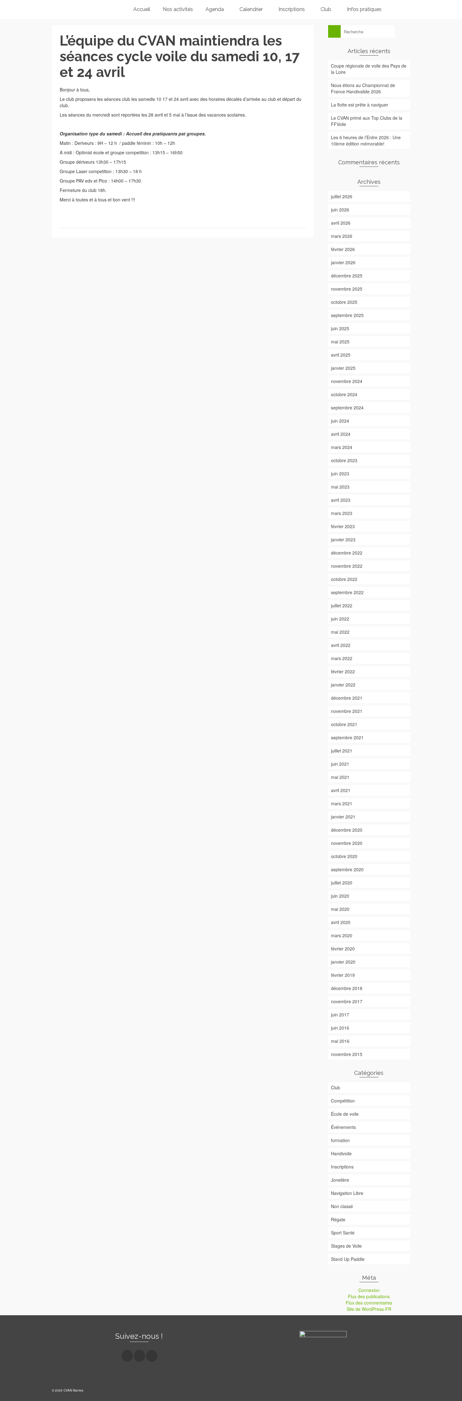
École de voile (345, 1114)
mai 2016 (340, 1041)
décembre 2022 (346, 553)
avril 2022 (340, 645)
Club (335, 1087)
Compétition (343, 1100)
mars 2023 (341, 513)
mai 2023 (340, 487)
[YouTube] (151, 1356)
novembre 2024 (346, 381)
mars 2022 (341, 658)
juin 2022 (340, 619)
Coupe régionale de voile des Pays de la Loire (368, 69)
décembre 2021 (346, 698)
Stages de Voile (346, 1246)
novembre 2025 (346, 289)
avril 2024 (340, 434)
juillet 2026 (341, 196)
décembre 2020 (346, 830)
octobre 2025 (344, 302)
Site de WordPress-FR (369, 1309)
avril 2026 (340, 223)
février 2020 (343, 948)
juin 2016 (340, 1028)
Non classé (342, 1206)
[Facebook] (127, 1356)
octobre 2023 (344, 460)
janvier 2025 (343, 368)
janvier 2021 (343, 816)
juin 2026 (340, 209)
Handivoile (341, 1153)
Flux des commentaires (369, 1303)
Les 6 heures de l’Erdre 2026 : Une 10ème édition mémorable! (366, 140)
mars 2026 (341, 236)
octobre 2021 (344, 724)
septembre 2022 (347, 592)
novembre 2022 (346, 566)
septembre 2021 (347, 737)
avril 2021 (340, 790)
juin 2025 (340, 328)
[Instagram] (139, 1356)
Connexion (369, 1290)
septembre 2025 (347, 315)
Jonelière (340, 1180)
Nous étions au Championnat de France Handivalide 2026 (363, 88)
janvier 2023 (343, 539)
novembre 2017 (346, 1001)
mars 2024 (341, 447)
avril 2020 (340, 922)
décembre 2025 (346, 275)
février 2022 (343, 671)
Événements (343, 1127)
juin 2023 (340, 473)
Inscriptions (342, 1166)
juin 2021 (340, 764)
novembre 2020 (346, 843)
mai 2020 (340, 909)
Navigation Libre (347, 1193)
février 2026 (343, 249)
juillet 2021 (341, 750)
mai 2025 (340, 341)
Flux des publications (369, 1296)
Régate (338, 1219)
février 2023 (343, 526)
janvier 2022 (343, 684)
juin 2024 (340, 421)
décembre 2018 (346, 988)
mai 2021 (340, 777)
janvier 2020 (343, 962)
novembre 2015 (346, 1054)
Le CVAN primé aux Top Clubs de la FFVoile (366, 121)
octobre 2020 (344, 856)
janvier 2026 (343, 262)
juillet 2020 (341, 882)
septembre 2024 (347, 407)
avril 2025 (340, 355)
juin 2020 (340, 896)
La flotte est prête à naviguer (359, 104)
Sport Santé (343, 1232)
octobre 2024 (344, 394)
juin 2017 (340, 1014)
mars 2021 (341, 803)
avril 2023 (340, 500)
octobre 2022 (344, 579)
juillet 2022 (341, 605)
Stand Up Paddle (348, 1259)
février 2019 (343, 975)
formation (340, 1140)
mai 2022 (340, 632)
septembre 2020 (347, 869)
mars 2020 (341, 935)
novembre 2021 (346, 711)
